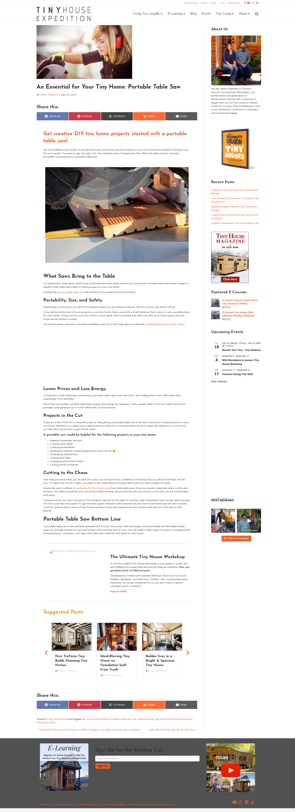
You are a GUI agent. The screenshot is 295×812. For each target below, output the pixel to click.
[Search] (255, 14)
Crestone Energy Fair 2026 (237, 374)
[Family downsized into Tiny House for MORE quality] (223, 521)
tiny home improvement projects (173, 719)
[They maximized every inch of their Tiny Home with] (249, 521)
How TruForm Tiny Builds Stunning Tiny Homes (71, 661)
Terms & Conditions (115, 804)
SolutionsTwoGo (166, 804)
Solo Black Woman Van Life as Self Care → (173, 729)
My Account (234, 3)
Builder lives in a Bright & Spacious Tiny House (160, 661)
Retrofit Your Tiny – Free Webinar (241, 350)
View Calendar (219, 381)
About (243, 13)
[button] (46, 652)
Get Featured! (190, 3)
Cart (222, 3)
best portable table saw (70, 292)
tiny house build (46, 722)
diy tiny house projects (95, 719)
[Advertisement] (117, 355)
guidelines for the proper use (92, 488)
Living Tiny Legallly (146, 13)
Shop (213, 3)
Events (204, 3)
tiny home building (142, 719)
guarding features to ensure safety (164, 324)
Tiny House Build (58, 719)
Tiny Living (223, 13)
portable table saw (120, 719)
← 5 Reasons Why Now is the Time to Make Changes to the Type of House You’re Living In (88, 729)
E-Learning (175, 13)
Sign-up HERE (118, 591)
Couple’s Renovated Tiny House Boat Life (235, 223)
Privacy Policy (138, 804)
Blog (193, 13)
